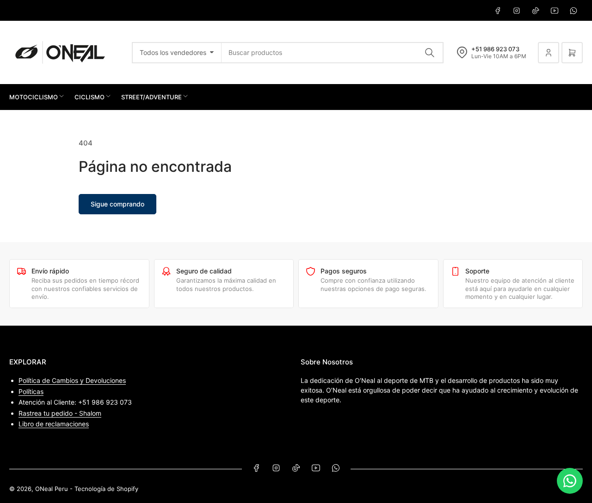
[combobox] (333, 52)
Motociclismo (33, 97)
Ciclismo (89, 97)
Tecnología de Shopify (106, 488)
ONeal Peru (51, 488)
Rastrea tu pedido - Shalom (59, 413)
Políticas (30, 391)
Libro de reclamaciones (53, 424)
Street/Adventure (151, 97)
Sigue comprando (117, 204)
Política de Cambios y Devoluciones (72, 380)
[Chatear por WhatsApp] (570, 481)
